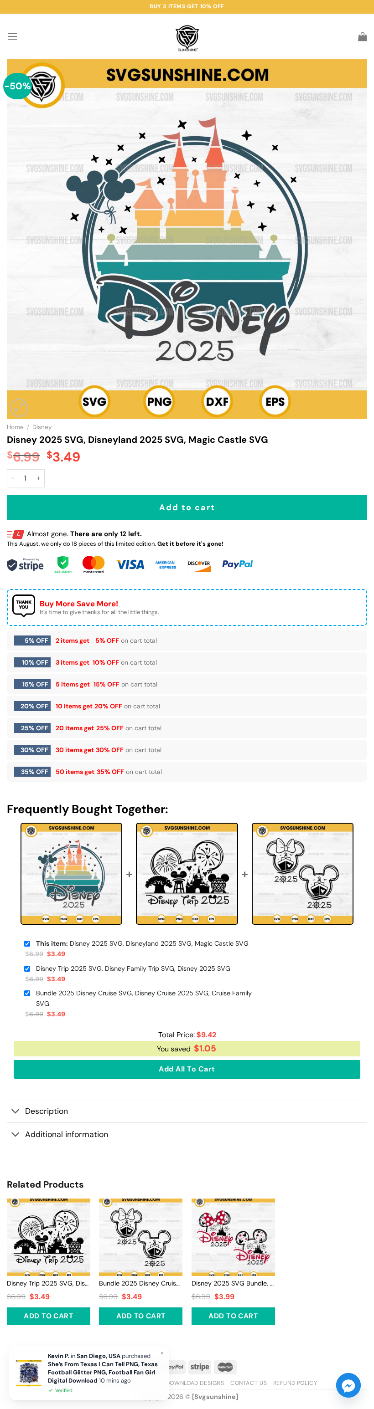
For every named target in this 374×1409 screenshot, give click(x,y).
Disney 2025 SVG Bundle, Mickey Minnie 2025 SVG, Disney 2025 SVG (233, 1283)
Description (46, 1111)
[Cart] (362, 36)
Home (15, 427)
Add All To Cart (187, 1069)
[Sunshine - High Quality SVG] (187, 36)
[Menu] (12, 36)
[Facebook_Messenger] (348, 1385)
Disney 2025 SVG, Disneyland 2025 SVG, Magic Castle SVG (142, 943)
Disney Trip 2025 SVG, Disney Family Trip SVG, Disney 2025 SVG (133, 968)
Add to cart (187, 507)
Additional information (66, 1134)
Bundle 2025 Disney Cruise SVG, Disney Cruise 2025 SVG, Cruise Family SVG (144, 998)
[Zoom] (19, 408)
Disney (42, 427)
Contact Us (248, 1383)
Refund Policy (295, 1383)
